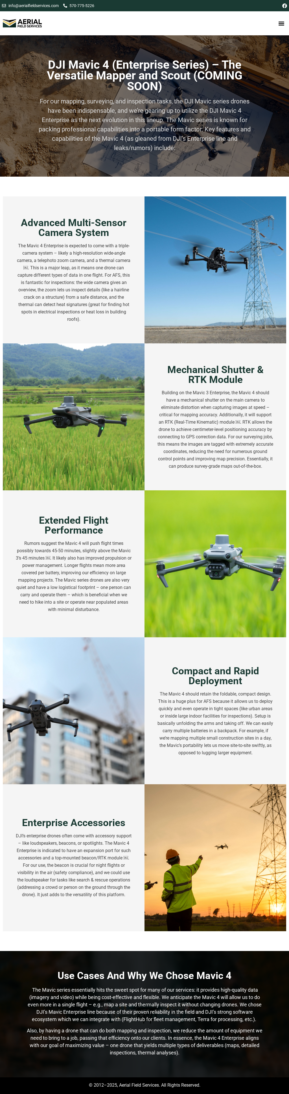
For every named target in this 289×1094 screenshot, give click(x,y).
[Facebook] (284, 5)
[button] (281, 23)
